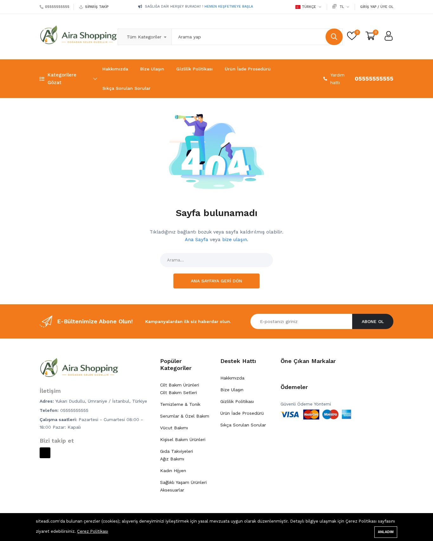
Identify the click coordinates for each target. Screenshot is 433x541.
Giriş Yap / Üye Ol (376, 7)
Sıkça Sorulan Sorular (126, 88)
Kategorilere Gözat (62, 78)
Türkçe (309, 7)
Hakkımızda (115, 68)
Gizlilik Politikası (194, 68)
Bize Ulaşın (152, 68)
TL (341, 7)
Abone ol (373, 321)
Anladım (386, 532)
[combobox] (144, 37)
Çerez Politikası (92, 531)
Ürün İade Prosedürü (248, 68)
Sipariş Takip (96, 7)
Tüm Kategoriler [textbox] (144, 36)
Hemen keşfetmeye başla (214, 10)
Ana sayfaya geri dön (216, 280)
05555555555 (57, 7)
